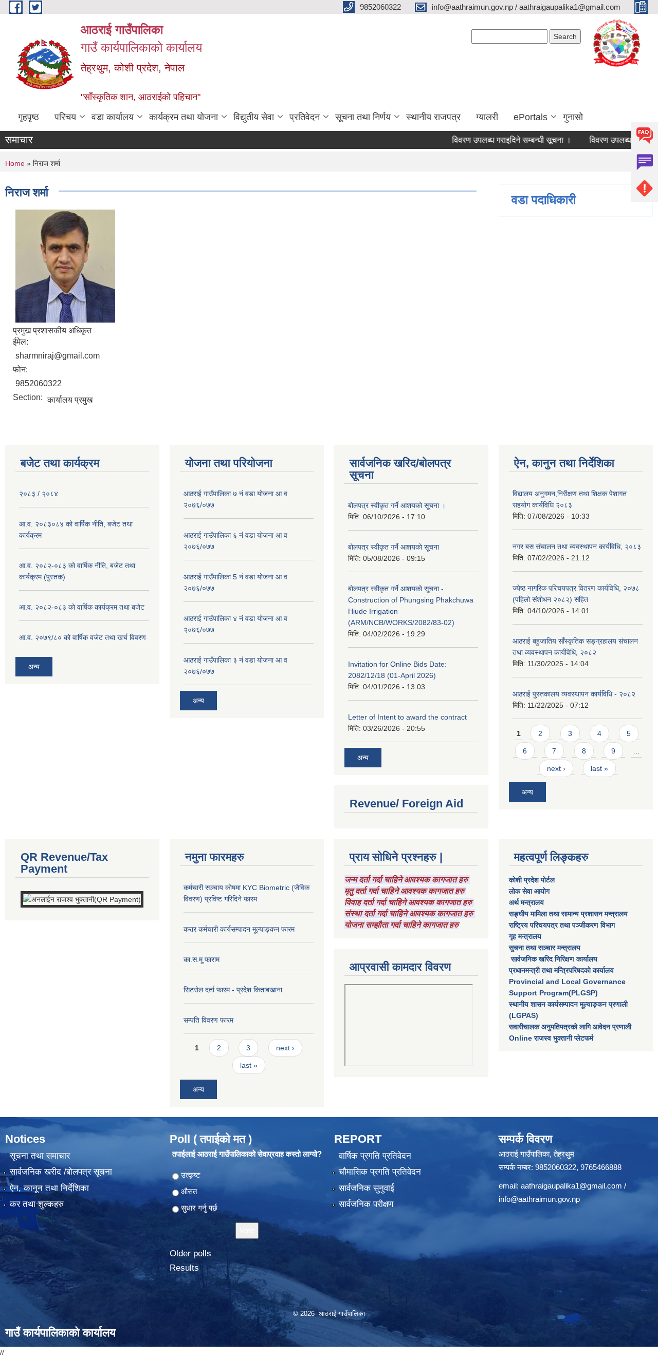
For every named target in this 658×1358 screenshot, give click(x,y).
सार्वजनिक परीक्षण (366, 1204)
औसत (189, 1191)
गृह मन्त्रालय (525, 936)
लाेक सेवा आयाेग (529, 891)
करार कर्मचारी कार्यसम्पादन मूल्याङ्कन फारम (239, 929)
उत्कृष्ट (190, 1175)
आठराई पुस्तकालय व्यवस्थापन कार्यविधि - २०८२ (574, 694)
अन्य (34, 667)
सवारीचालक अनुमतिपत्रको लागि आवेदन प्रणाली (570, 1027)
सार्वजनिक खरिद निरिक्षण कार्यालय (553, 959)
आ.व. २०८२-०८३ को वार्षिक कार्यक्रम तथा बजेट (81, 607)
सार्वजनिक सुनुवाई (366, 1188)
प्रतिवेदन (304, 117)
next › (556, 768)
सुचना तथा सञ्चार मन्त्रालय (544, 948)
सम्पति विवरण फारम (208, 1020)
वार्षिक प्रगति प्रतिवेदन (375, 1156)
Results (184, 1268)
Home (15, 163)
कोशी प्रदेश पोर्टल (532, 880)
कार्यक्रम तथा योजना (183, 117)
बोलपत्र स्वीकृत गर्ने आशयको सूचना (393, 547)
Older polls (190, 1253)
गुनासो (573, 117)
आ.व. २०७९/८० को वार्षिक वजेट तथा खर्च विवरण (82, 637)
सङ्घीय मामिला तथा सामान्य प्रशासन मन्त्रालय (568, 914)
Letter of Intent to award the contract (407, 717)
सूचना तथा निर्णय (363, 117)
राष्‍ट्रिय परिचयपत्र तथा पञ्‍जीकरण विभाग (562, 925)
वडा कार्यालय (113, 117)
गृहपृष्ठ (28, 117)
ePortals (530, 117)
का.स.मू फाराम (202, 959)
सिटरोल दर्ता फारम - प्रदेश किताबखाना (233, 990)
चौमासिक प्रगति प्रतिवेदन (380, 1172)
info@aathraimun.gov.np (539, 1199)
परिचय (65, 117)
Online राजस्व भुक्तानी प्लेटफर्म (551, 1038)
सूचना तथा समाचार (40, 1156)
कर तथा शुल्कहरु (37, 1204)
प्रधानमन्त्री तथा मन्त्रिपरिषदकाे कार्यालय (561, 970)
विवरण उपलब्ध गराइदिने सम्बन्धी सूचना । (489, 140)
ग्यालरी (487, 117)
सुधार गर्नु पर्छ (199, 1207)
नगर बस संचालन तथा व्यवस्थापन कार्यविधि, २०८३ (577, 546)
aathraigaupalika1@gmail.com (571, 1185)
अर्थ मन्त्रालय (526, 902)
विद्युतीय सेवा (253, 117)
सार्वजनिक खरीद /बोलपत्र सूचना (61, 1172)
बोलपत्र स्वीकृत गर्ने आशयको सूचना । (397, 505)
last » (599, 768)
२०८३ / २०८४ (38, 493)
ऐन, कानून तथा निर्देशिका (49, 1188)
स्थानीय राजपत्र (433, 117)
